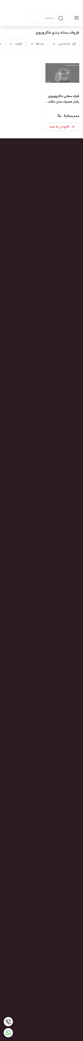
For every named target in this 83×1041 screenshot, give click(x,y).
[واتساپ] (8, 1032)
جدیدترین (64, 44)
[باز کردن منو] (75, 17)
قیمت (18, 44)
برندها (40, 44)
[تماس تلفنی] (8, 1021)
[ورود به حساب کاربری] (18, 18)
